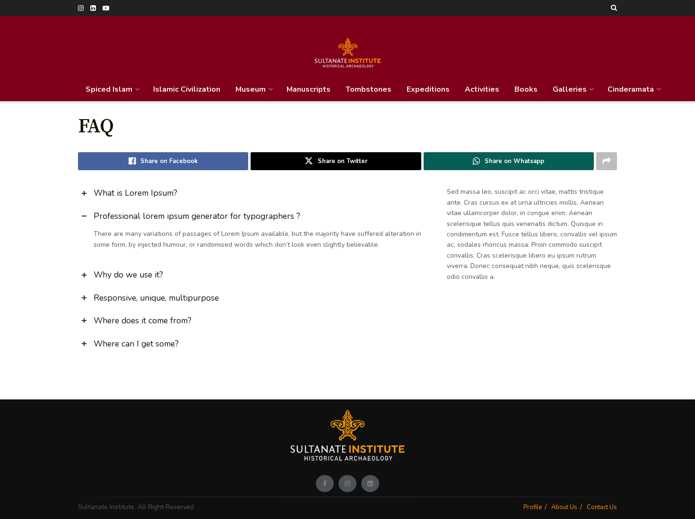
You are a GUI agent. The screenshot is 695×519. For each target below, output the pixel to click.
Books (526, 89)
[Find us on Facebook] (325, 483)
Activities (482, 89)
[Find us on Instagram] (81, 8)
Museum (250, 89)
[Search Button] (614, 8)
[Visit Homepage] (348, 47)
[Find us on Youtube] (106, 8)
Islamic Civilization (186, 89)
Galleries (570, 89)
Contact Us (602, 507)
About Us (564, 507)
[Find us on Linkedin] (370, 483)
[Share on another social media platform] (606, 161)
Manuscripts (308, 89)
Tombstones (368, 89)
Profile (532, 507)
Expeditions (428, 89)
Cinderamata (631, 89)
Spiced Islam (109, 89)
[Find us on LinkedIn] (93, 8)
